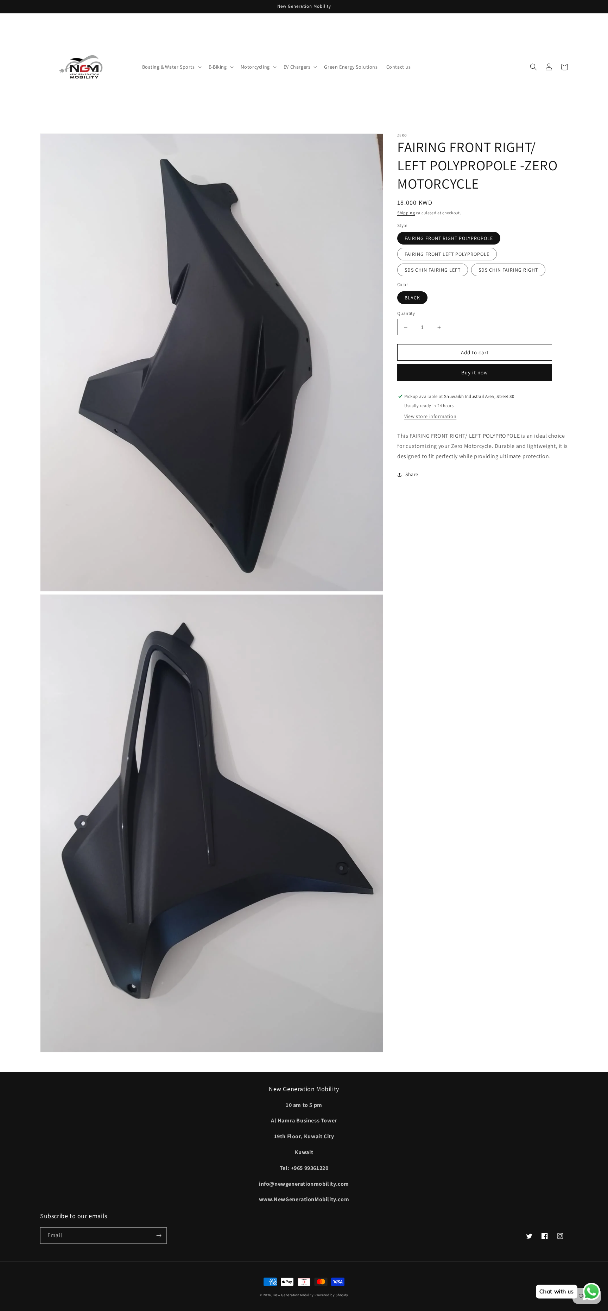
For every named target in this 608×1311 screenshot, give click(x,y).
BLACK (412, 297)
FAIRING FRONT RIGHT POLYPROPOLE (449, 238)
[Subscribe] (158, 1235)
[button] (171, 66)
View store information (430, 416)
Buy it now (474, 372)
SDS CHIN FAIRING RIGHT (508, 270)
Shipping (406, 212)
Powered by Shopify (331, 1295)
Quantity (406, 313)
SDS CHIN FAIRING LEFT (433, 270)
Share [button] (411, 474)
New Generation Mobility (294, 1295)
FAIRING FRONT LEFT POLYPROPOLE (447, 254)
